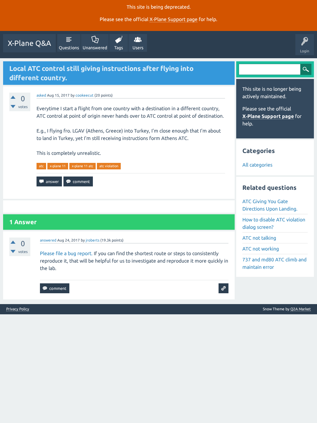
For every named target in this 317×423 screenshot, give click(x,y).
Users (137, 47)
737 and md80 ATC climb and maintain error (274, 263)
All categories (257, 165)
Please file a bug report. (66, 253)
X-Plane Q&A (29, 43)
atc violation (108, 166)
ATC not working (260, 248)
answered (48, 240)
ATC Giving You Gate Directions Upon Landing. (269, 205)
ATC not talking (259, 238)
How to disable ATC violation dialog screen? (273, 223)
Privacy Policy (17, 309)
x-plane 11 (58, 166)
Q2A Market (300, 309)
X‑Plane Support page (174, 19)
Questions (69, 47)
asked (41, 95)
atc (41, 166)
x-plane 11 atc (82, 166)
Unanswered (95, 47)
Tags (118, 47)
